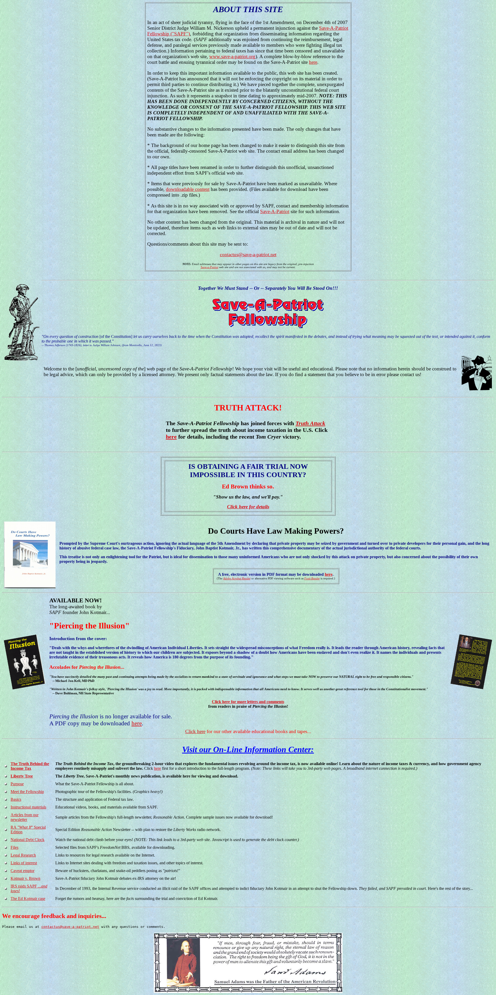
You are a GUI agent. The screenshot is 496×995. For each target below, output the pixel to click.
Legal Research (23, 855)
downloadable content (188, 189)
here (313, 62)
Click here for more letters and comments (248, 701)
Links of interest (24, 863)
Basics (16, 799)
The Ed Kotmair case (28, 898)
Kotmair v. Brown (25, 878)
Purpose (17, 784)
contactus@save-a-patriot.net (248, 254)
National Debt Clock (27, 839)
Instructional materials (28, 807)
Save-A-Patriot (274, 211)
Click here (195, 731)
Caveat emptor (22, 870)
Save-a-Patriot (209, 267)
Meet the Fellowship (27, 791)
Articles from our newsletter (24, 817)
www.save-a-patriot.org (232, 56)
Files (14, 847)
